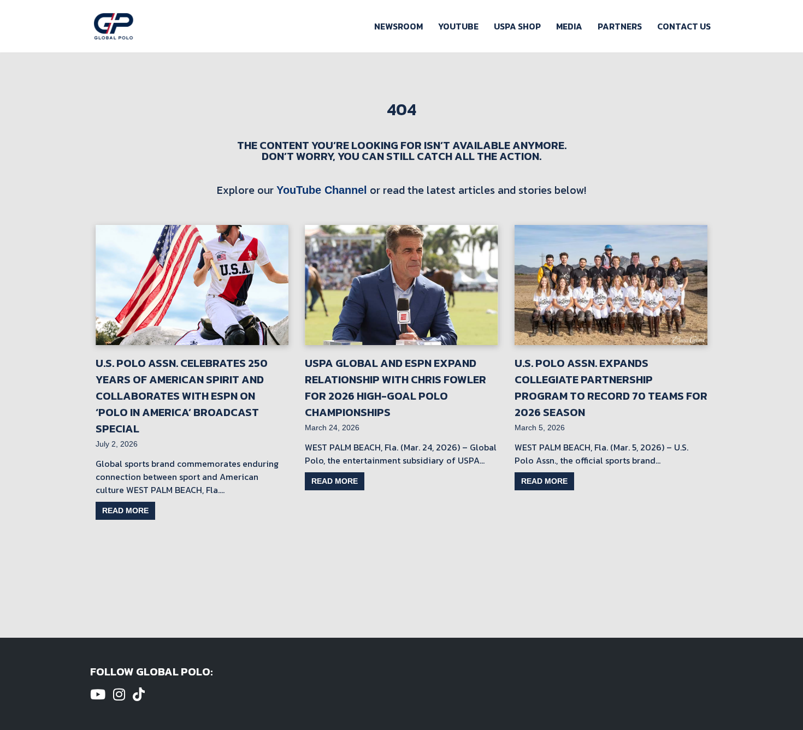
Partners (620, 26)
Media (569, 26)
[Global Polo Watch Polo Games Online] (113, 26)
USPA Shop (517, 26)
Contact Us (684, 26)
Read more (125, 510)
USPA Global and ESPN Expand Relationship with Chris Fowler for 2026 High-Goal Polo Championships (395, 387)
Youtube (458, 26)
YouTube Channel (321, 190)
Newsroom (398, 26)
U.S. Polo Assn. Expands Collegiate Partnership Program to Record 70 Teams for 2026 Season (611, 387)
